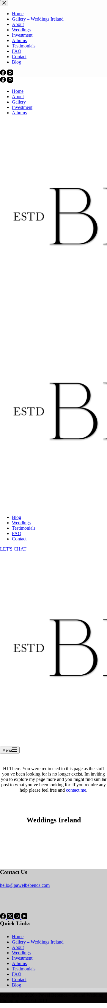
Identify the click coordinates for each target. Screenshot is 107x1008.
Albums (19, 112)
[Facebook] (3, 81)
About (18, 96)
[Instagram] (10, 81)
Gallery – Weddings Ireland (38, 941)
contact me (76, 790)
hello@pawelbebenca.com (25, 885)
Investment (22, 107)
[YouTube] (24, 917)
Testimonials (23, 528)
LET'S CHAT (13, 548)
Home (17, 91)
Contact (19, 538)
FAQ (16, 533)
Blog (16, 517)
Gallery (19, 101)
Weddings (21, 522)
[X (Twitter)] (10, 917)
